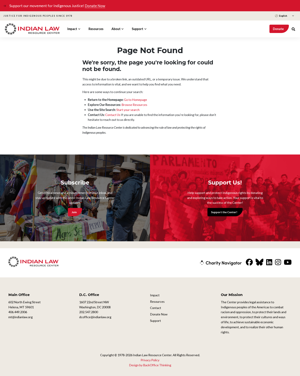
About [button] (115, 29)
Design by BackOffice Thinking (150, 365)
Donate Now (95, 5)
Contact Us (112, 115)
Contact (155, 308)
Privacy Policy (150, 360)
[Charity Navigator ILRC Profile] (221, 262)
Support (155, 321)
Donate (278, 29)
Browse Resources (134, 105)
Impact (155, 295)
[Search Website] (293, 29)
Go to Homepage (135, 100)
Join (74, 212)
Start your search (128, 110)
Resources (96, 29)
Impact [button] (72, 29)
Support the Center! (224, 212)
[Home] (32, 29)
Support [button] (137, 29)
